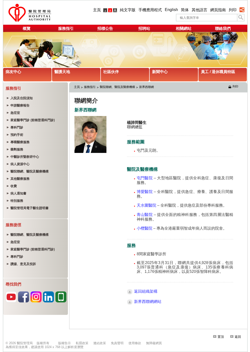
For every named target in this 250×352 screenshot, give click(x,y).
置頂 (221, 337)
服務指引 (66, 28)
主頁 (97, 10)
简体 (185, 10)
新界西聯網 (147, 87)
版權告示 (64, 343)
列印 (233, 10)
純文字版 (127, 10)
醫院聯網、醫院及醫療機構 (117, 87)
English (171, 10)
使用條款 (134, 343)
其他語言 (199, 10)
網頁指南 (218, 10)
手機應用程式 (150, 10)
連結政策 (99, 343)
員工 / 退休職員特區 (218, 72)
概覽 (27, 28)
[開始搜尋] (240, 17)
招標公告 (105, 28)
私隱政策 (82, 343)
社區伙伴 (111, 72)
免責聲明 (117, 343)
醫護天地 (62, 72)
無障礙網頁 (154, 343)
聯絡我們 (223, 28)
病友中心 (13, 72)
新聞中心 (160, 72)
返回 (238, 337)
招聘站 (144, 28)
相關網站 (183, 28)
